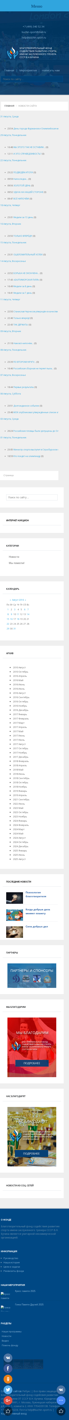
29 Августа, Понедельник (13, 135)
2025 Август (19, 859)
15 (8, 619)
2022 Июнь (19, 803)
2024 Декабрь (20, 846)
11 (18, 614)
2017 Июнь (19, 735)
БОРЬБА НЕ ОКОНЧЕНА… (26, 273)
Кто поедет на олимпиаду (26, 456)
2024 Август (19, 837)
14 (28, 614)
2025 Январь (20, 850)
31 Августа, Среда (9, 116)
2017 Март (19, 722)
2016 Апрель (20, 676)
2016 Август (19, 693)
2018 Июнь (19, 773)
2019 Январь (20, 791)
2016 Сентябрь (21, 697)
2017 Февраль (21, 718)
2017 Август (19, 744)
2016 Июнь (19, 684)
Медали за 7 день (22, 292)
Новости (14, 556)
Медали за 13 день (23, 217)
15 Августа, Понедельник (13, 242)
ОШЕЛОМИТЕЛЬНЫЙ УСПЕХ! (28, 254)
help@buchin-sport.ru (34, 37)
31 (14, 628)
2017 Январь (20, 714)
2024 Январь (20, 820)
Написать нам (51, 70)
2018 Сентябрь (21, 778)
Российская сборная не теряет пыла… (33, 368)
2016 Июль (19, 688)
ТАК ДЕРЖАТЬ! (20, 324)
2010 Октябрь (20, 671)
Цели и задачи (12, 1266)
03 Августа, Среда (9, 418)
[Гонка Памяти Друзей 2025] (6, 1310)
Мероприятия (28, 70)
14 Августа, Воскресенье (13, 261)
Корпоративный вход (14, 1413)
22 (8, 623)
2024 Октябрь (20, 842)
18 (18, 619)
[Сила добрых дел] (14, 932)
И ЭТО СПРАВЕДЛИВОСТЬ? (27, 153)
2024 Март (19, 829)
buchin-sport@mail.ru (34, 32)
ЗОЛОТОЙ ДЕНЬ (22, 185)
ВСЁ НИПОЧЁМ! (21, 198)
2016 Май (18, 680)
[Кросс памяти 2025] (6, 1296)
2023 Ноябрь (20, 816)
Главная (9, 70)
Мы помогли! (16, 562)
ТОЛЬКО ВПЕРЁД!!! (22, 235)
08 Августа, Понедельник (13, 349)
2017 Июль (19, 739)
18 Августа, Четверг (10, 205)
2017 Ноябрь (20, 752)
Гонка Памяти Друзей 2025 (29, 1304)
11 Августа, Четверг (10, 299)
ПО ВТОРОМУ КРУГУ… (24, 361)
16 (11, 619)
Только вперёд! (21, 318)
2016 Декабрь (20, 710)
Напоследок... (20, 178)
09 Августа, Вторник (10, 331)
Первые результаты (23, 387)
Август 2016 (18, 599)
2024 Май (18, 833)
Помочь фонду (10, 1345)
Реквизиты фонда (14, 1271)
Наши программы (12, 1331)
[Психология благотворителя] (14, 898)
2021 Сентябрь (21, 799)
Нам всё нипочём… (23, 343)
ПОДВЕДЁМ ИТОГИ (23, 172)
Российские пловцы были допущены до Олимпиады (40, 430)
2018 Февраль (21, 761)
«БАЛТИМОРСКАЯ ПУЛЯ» (26, 279)
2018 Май (18, 769)
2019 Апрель (20, 795)
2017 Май (18, 731)
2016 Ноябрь (20, 705)
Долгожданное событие (26, 405)
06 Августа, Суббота (10, 393)
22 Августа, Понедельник (13, 160)
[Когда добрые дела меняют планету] (14, 915)
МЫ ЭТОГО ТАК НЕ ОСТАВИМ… (29, 147)
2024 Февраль (21, 825)
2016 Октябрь (20, 701)
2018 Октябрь (20, 782)
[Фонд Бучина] (32, 52)
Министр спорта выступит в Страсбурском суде (38, 449)
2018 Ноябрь (20, 786)
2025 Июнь (19, 854)
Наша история (12, 1262)
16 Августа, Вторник (10, 223)
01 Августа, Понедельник (13, 437)
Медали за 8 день (22, 286)
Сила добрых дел (37, 926)
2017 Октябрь (20, 748)
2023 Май (18, 808)
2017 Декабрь (20, 756)
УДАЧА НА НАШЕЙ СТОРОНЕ (28, 192)
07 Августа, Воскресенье (13, 375)
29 (8, 628)
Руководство (11, 1258)
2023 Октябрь (20, 812)
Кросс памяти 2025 (25, 1291)
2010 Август (19, 667)
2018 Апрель (20, 765)
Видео (5, 1340)
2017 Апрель (20, 727)
